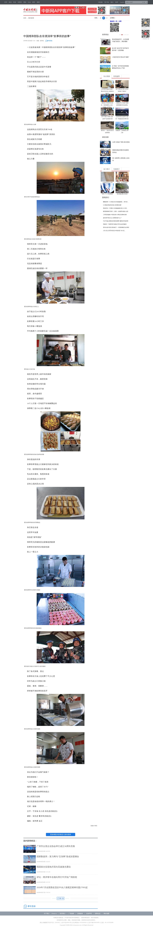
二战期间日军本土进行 (107, 182)
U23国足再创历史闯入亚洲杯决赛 (112, 205)
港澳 (38, 2)
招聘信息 (97, 913)
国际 (24, 2)
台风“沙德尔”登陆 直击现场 (121, 142)
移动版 (100, 2)
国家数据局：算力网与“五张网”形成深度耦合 (58, 856)
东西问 (20, 2)
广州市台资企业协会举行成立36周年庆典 (56, 846)
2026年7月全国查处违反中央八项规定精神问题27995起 (62, 887)
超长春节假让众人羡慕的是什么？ (112, 217)
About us (54, 913)
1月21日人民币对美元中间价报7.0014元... (114, 230)
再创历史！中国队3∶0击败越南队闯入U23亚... (115, 208)
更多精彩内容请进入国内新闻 (60, 834)
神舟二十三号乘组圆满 (107, 194)
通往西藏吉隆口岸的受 (122, 194)
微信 (112, 2)
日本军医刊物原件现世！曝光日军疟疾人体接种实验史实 (107, 91)
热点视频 (107, 76)
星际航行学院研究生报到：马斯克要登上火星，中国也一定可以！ (107, 105)
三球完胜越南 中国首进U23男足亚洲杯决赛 (115, 214)
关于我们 (46, 913)
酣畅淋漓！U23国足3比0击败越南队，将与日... (116, 201)
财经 (33, 2)
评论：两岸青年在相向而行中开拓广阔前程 (57, 877)
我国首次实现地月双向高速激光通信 (54, 867)
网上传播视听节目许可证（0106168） (50, 922)
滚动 (10, 2)
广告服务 (71, 913)
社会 (29, 2)
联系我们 (62, 913)
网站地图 (106, 913)
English (122, 2)
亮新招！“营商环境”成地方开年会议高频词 (114, 224)
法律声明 (89, 913)
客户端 (106, 2)
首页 (5, 2)
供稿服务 (80, 913)
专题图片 (116, 169)
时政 (14, 2)
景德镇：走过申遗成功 (122, 182)
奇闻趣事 (116, 76)
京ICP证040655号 (66, 922)
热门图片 (107, 169)
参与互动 (49, 40)
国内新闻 (31, 18)
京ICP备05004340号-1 (94, 922)
